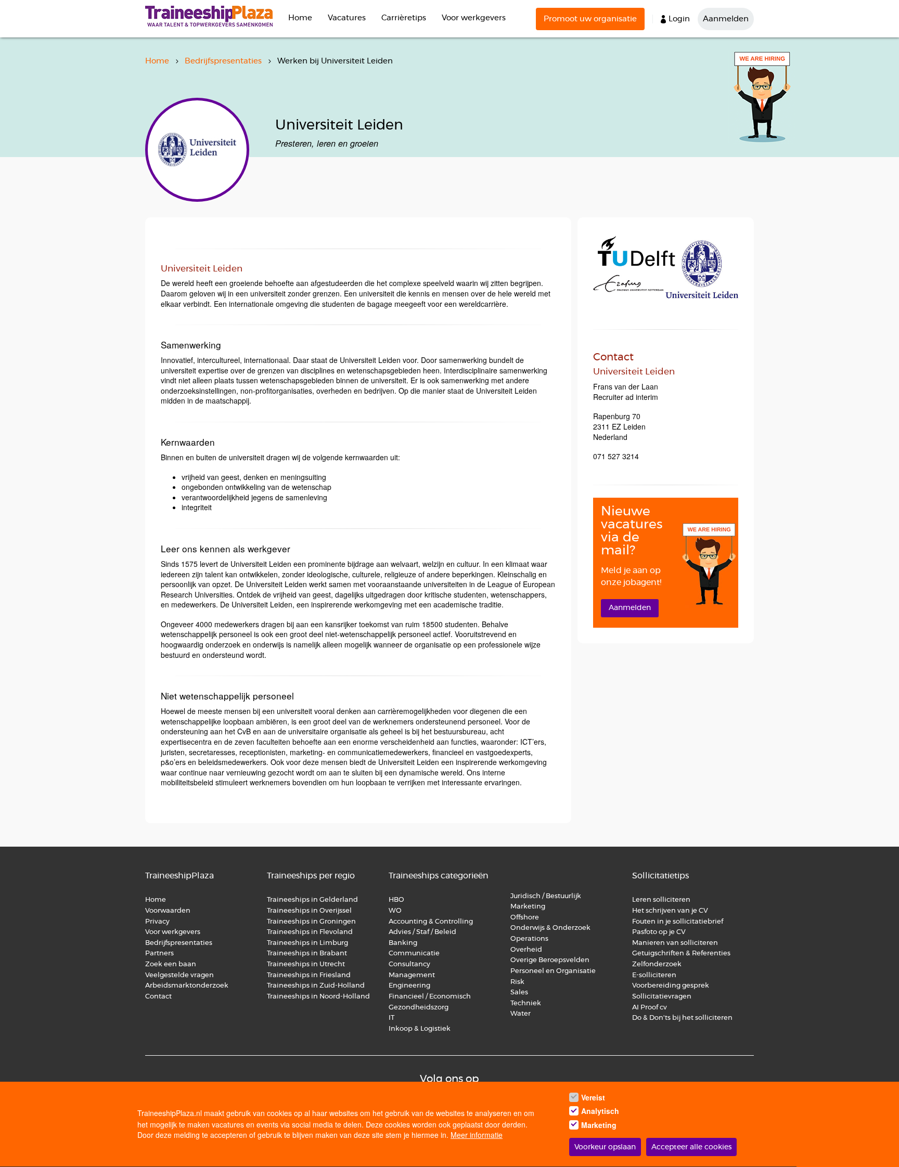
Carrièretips (403, 18)
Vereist (593, 1097)
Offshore (524, 917)
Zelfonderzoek (657, 964)
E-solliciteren (654, 975)
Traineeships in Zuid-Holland (316, 985)
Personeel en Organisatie (553, 971)
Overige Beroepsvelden (549, 960)
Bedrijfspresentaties (223, 61)
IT (391, 1018)
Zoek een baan (170, 964)
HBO (396, 900)
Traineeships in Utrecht (306, 964)
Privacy (157, 921)
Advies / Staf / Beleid (422, 932)
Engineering (409, 985)
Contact (158, 996)
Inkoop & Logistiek (420, 1029)
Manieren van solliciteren (675, 943)
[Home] (212, 16)
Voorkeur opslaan (605, 1147)
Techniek (525, 1003)
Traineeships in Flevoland (310, 932)
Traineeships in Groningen (311, 921)
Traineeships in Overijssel (309, 910)
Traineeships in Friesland (309, 975)
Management (412, 975)
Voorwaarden (167, 910)
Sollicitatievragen (661, 996)
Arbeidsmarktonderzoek (186, 985)
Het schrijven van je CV (670, 910)
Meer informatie (477, 1135)
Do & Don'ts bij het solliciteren (682, 1018)
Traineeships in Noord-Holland (318, 996)
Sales (519, 992)
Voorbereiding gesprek (670, 985)
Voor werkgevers (474, 18)
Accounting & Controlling (431, 921)
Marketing (528, 906)
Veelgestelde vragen (179, 975)
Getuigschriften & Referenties (681, 953)
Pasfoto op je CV (659, 932)
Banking (403, 943)
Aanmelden (726, 19)
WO (395, 910)
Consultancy (409, 964)
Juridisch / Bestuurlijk (545, 896)
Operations (529, 939)
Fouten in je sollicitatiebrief (677, 921)
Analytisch (600, 1111)
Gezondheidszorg (418, 1007)
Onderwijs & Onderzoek (550, 928)
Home (300, 18)
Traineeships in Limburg (307, 943)
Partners (159, 953)
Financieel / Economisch (430, 996)
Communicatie (414, 953)
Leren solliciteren (661, 900)
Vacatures (347, 18)
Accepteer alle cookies (691, 1147)
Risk (517, 982)
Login (679, 19)
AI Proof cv (649, 1007)
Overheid (526, 949)
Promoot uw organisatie (590, 19)
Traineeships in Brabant (307, 953)
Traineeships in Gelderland (312, 900)
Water (520, 1013)
